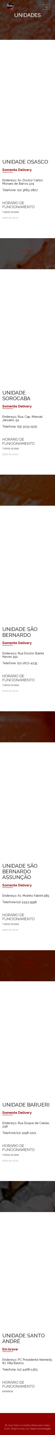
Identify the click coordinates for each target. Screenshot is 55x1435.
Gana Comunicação (40, 1428)
